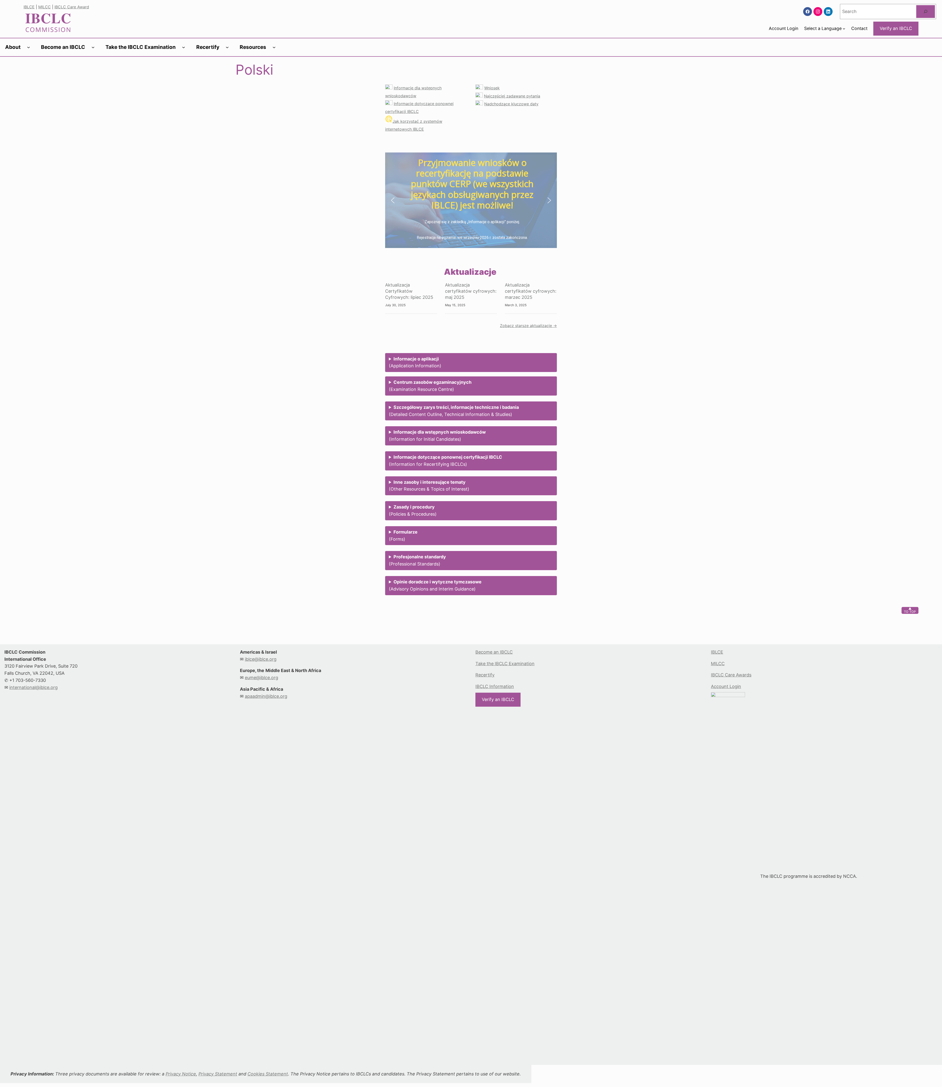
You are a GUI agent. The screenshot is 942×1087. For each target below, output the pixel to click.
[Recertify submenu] (227, 47)
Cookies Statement (268, 1073)
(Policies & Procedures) (413, 510)
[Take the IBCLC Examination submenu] (183, 47)
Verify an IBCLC (896, 28)
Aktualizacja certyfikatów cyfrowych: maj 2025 (471, 291)
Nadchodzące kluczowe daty (511, 103)
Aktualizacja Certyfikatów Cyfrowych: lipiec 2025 (409, 291)
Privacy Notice (181, 1073)
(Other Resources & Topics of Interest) (429, 486)
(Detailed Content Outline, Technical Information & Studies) (454, 411)
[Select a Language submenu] (844, 28)
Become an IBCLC (494, 652)
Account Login (726, 686)
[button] (393, 200)
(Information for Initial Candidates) (437, 435)
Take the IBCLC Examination (505, 663)
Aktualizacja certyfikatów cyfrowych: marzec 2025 (530, 291)
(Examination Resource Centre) (430, 386)
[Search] (925, 11)
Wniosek (492, 87)
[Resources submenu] (274, 47)
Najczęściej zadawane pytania (512, 96)
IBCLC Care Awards (731, 674)
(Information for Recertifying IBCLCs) (445, 460)
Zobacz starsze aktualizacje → (528, 325)
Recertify (485, 674)
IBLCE (29, 6)
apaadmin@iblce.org (266, 696)
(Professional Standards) (417, 560)
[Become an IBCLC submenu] (93, 47)
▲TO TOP (910, 610)
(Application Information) (415, 362)
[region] (471, 200)
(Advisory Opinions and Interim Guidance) (435, 585)
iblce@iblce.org (260, 659)
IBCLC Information (494, 686)
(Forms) (403, 535)
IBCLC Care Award (71, 6)
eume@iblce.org (261, 677)
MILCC (44, 6)
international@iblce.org (33, 687)
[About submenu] (28, 47)
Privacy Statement (217, 1073)
